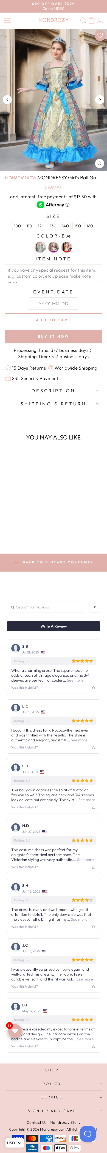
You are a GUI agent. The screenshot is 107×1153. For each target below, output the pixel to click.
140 (65, 225)
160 (89, 225)
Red (66, 247)
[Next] (99, 99)
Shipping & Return (53, 403)
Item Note (54, 258)
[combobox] (94, 607)
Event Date (53, 292)
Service (52, 1097)
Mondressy (53, 20)
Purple (53, 247)
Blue (40, 247)
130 (53, 225)
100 (17, 225)
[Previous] (7, 99)
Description (53, 390)
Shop (52, 1070)
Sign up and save (52, 1111)
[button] (23, 515)
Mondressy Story (65, 1122)
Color (53, 236)
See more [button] (75, 680)
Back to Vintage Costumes (57, 562)
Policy (52, 1083)
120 (41, 225)
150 (77, 225)
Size (53, 216)
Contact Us (37, 1122)
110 (29, 225)
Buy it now (53, 336)
